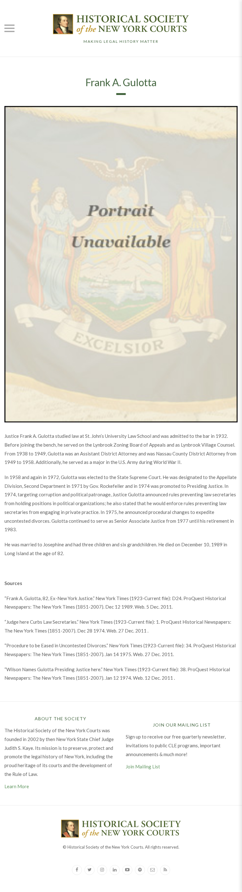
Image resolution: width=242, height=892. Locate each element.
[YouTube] (127, 870)
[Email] (152, 870)
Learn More (16, 786)
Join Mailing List (143, 766)
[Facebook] (77, 870)
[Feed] (165, 870)
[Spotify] (140, 870)
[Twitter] (89, 870)
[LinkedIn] (115, 870)
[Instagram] (102, 870)
